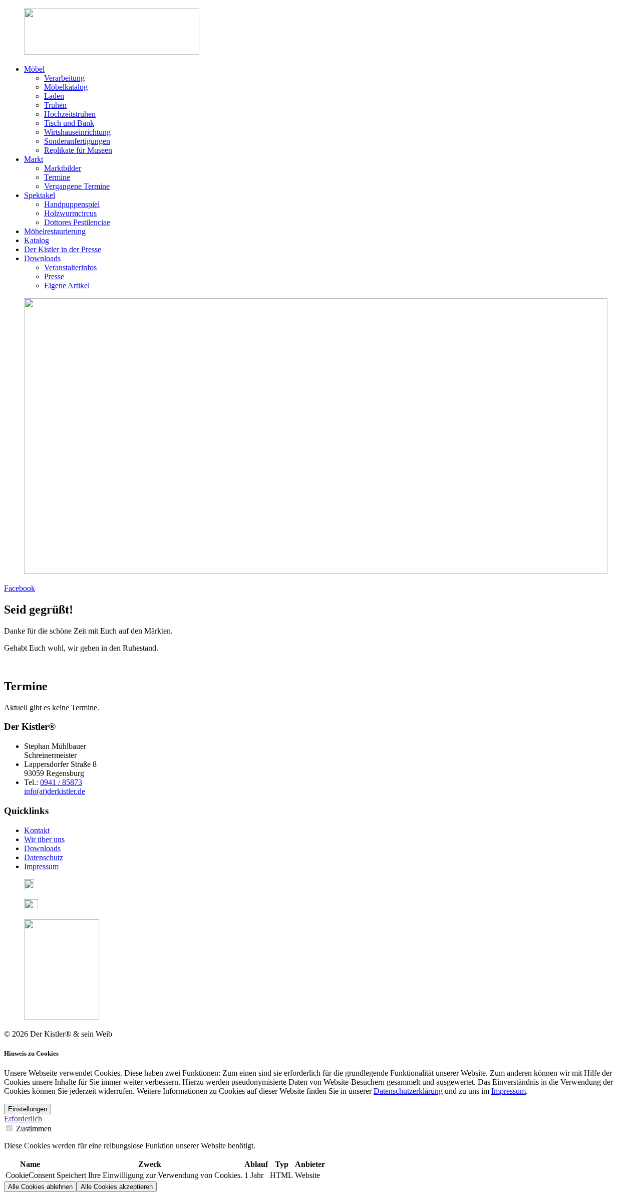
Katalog (36, 240)
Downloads (42, 258)
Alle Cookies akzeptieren (117, 1186)
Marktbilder (62, 168)
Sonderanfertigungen (77, 141)
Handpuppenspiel (72, 204)
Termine (57, 177)
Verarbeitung (64, 78)
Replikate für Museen (78, 150)
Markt (33, 159)
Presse (54, 276)
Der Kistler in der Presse (62, 249)
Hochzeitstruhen (70, 114)
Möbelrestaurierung (55, 231)
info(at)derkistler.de (54, 791)
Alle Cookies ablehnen (40, 1186)
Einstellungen (27, 1109)
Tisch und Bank (69, 123)
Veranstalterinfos (70, 267)
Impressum (508, 1091)
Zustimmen (33, 1128)
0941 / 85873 (61, 782)
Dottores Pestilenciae (77, 222)
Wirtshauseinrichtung (77, 132)
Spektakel (39, 195)
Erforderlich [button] (23, 1118)
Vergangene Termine (77, 186)
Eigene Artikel (67, 285)
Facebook (19, 588)
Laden (54, 96)
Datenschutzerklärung (408, 1091)
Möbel (34, 69)
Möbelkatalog (66, 87)
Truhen (55, 105)
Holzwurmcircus (70, 213)
